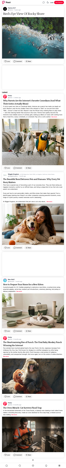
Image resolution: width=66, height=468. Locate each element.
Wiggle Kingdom (13, 174)
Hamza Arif (12, 8)
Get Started (59, 2)
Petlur (10, 95)
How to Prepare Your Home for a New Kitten (23, 284)
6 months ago (17, 339)
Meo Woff (11, 279)
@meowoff (11, 281)
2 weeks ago (17, 97)
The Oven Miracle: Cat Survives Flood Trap (22, 408)
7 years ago (17, 10)
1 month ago (22, 176)
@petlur (10, 97)
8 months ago (17, 404)
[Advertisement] (33, 77)
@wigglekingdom (13, 176)
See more (54, 117)
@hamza (10, 10)
